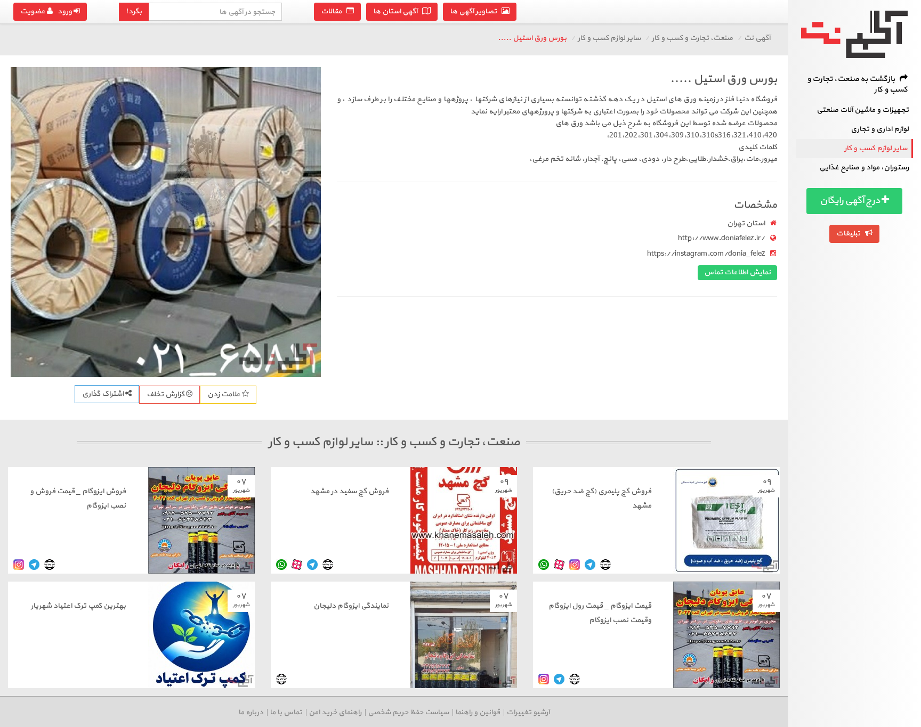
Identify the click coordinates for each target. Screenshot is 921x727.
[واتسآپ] (543, 564)
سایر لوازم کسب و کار (875, 148)
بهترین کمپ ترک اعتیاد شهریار (78, 605)
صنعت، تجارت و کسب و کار (692, 38)
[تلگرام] (590, 564)
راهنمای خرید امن (335, 712)
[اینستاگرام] (574, 564)
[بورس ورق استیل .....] (166, 222)
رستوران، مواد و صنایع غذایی (864, 167)
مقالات (333, 11)
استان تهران (746, 223)
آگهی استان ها (397, 11)
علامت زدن (224, 394)
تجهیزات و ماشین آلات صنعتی (863, 110)
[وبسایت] (605, 564)
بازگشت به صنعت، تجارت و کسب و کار (857, 84)
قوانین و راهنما (477, 712)
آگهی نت (757, 38)
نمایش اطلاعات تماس (737, 272)
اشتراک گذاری (103, 393)
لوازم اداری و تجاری (880, 129)
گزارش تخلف (166, 394)
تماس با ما (286, 712)
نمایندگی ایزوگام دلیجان (351, 605)
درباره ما (250, 712)
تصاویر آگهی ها (476, 11)
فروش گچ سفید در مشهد (349, 491)
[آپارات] (559, 564)
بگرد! (134, 11)
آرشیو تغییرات (528, 712)
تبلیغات (850, 233)
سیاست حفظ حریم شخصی (408, 712)
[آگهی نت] (854, 34)
